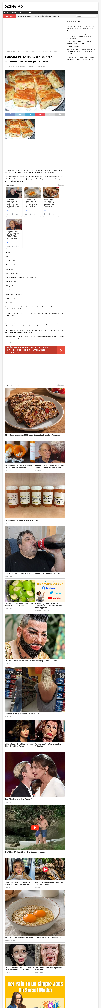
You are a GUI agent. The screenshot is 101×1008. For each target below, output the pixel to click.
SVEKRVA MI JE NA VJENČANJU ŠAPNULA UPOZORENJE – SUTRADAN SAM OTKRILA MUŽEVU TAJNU (80, 36)
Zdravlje (13, 12)
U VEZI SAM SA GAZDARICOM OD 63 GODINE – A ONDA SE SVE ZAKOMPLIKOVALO (79, 44)
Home (6, 12)
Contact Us (32, 12)
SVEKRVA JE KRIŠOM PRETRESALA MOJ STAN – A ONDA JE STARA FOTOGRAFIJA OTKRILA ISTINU (81, 52)
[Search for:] (86, 16)
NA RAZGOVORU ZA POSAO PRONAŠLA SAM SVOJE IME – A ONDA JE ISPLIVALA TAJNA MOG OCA (81, 28)
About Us (23, 12)
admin (23, 67)
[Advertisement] (35, 35)
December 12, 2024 (13, 67)
